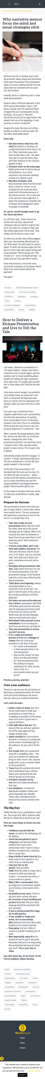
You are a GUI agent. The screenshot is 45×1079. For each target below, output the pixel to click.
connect (8, 974)
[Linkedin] (2, 1058)
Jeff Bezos (9, 296)
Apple (7, 969)
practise (36, 987)
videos (35, 1005)
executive (19, 983)
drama (35, 978)
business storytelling (27, 292)
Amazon (8, 288)
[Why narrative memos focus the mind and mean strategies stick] (22, 51)
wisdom (32, 310)
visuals (7, 1009)
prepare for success (12, 991)
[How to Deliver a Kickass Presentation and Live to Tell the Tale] (22, 349)
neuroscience (30, 305)
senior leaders (10, 996)
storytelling (23, 1005)
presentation (30, 991)
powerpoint (9, 310)
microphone (9, 987)
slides (23, 996)
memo (7, 301)
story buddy (9, 1005)
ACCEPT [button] (22, 1075)
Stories (21, 310)
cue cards (24, 978)
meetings (34, 296)
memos (18, 301)
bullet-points (9, 292)
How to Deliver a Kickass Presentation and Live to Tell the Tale (20, 326)
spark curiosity (10, 1000)
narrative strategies (12, 305)
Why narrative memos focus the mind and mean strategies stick (22, 23)
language (21, 296)
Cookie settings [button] (34, 1071)
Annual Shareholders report (27, 288)
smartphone (35, 996)
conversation (10, 978)
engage (8, 983)
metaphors (32, 983)
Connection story (22, 974)
